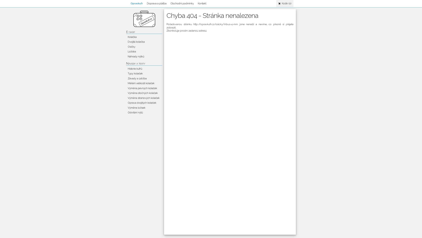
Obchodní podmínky (182, 3)
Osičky (131, 46)
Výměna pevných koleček (142, 88)
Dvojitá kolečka (136, 41)
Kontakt (202, 3)
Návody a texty (135, 63)
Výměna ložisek (136, 107)
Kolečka (132, 37)
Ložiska (132, 51)
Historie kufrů (135, 68)
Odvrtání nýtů (135, 112)
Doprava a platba (156, 3)
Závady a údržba (137, 78)
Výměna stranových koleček (144, 98)
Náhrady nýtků (136, 56)
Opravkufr (137, 3)
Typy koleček (135, 73)
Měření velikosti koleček (141, 83)
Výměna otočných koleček (143, 93)
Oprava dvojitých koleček (142, 102)
